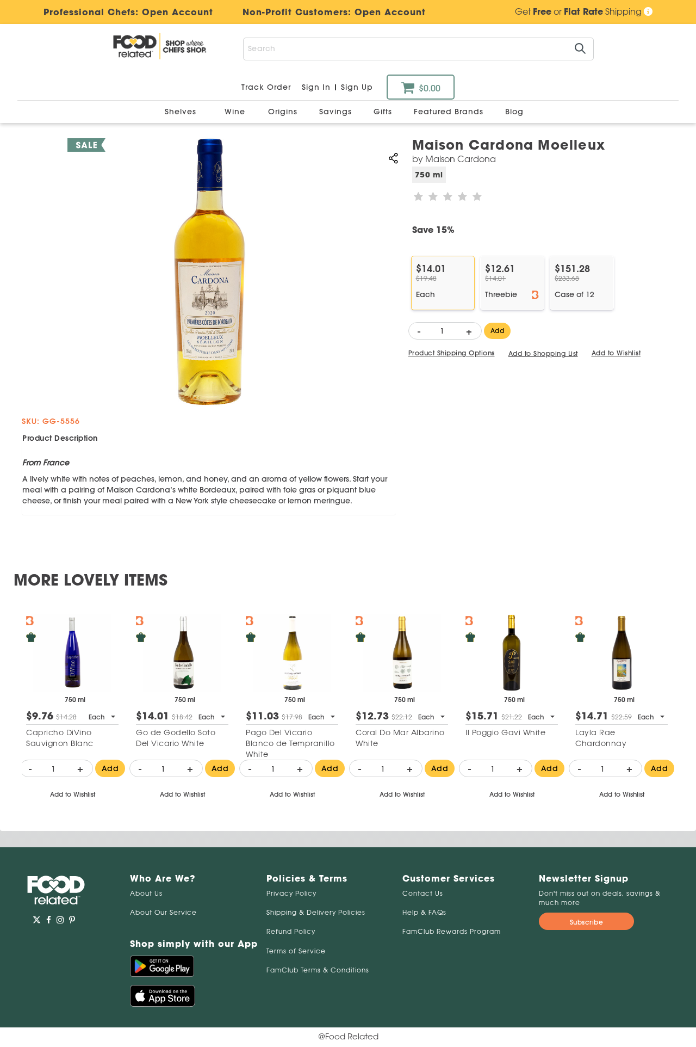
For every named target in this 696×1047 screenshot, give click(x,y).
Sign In (316, 87)
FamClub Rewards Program (451, 931)
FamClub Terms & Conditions (317, 970)
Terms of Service (296, 951)
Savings (337, 111)
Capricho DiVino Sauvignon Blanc (60, 738)
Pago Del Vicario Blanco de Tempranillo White (290, 743)
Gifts (384, 111)
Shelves (182, 111)
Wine (235, 111)
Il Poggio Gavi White (505, 732)
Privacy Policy (291, 893)
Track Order (266, 87)
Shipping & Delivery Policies (315, 912)
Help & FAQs (424, 912)
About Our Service (163, 912)
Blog (514, 111)
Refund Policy (290, 931)
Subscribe (587, 922)
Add (497, 330)
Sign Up (357, 87)
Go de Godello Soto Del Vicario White (175, 738)
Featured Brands (450, 111)
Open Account (390, 12)
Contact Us (422, 893)
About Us (146, 893)
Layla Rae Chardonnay (600, 738)
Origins (284, 111)
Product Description (60, 438)
